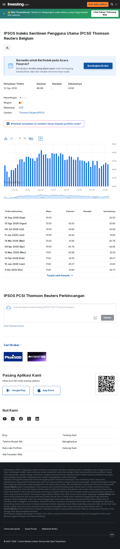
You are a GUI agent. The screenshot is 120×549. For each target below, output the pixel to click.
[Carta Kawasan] (12, 139)
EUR (21, 107)
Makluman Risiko (50, 529)
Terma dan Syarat (12, 529)
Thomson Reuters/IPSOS (32, 112)
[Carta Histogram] (6, 139)
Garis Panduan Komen (14, 326)
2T (25, 138)
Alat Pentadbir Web (12, 454)
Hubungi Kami (69, 448)
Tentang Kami (69, 435)
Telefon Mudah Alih (12, 441)
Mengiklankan (69, 441)
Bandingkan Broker (98, 65)
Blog (4, 435)
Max (31, 138)
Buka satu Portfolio (12, 448)
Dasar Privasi (31, 529)
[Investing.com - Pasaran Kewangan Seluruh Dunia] (18, 4)
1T (20, 138)
